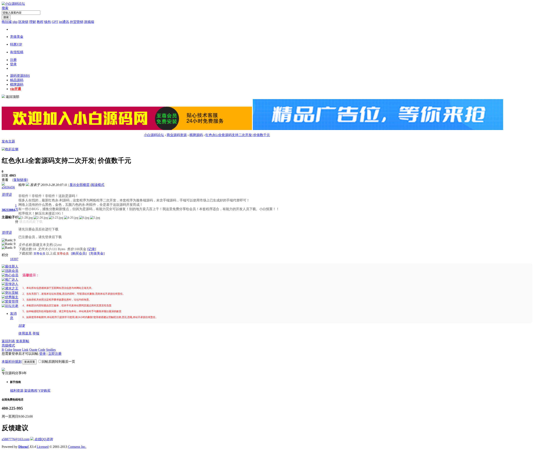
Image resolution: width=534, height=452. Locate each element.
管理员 (7, 194)
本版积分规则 (12, 361)
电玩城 (7, 22)
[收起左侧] (10, 149)
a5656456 (8, 187)
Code (41, 349)
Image (17, 349)
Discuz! (23, 446)
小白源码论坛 (154, 135)
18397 (14, 259)
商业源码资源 (177, 135)
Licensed (43, 446)
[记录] (91, 249)
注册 (13, 60)
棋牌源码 (16, 84)
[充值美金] (97, 253)
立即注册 (55, 353)
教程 (40, 22)
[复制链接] (20, 180)
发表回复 (29, 361)
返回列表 (8, 341)
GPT (55, 22)
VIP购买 (44, 390)
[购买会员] (79, 253)
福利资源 (16, 390)
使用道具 (25, 333)
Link (25, 349)
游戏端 (89, 22)
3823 (5, 210)
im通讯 (64, 22)
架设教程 (31, 390)
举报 (36, 333)
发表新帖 (22, 341)
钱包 (47, 22)
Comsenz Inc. (77, 446)
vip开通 (15, 89)
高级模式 (8, 345)
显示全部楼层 (79, 185)
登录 (13, 64)
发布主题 (8, 141)
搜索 (5, 8)
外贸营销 (76, 22)
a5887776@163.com (15, 439)
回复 (21, 325)
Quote (33, 349)
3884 (11, 210)
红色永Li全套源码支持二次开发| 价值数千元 (237, 135)
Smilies (51, 349)
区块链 (23, 22)
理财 (32, 22)
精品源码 (16, 80)
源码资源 (20, 75)
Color (8, 349)
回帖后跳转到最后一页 (58, 361)
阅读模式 (97, 185)
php (15, 22)
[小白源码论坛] (13, 3)
